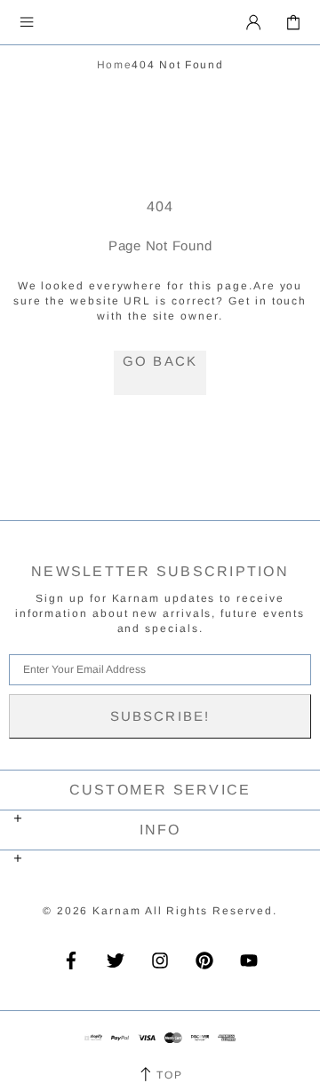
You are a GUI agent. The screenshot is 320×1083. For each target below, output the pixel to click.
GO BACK (160, 360)
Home (114, 65)
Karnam (100, 22)
